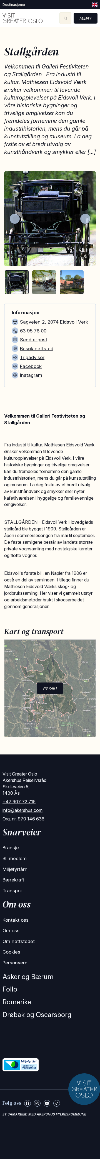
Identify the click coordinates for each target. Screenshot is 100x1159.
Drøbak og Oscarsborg (36, 1015)
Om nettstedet (18, 941)
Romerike (16, 1002)
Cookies (11, 952)
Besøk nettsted (36, 348)
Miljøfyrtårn (15, 869)
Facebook (31, 366)
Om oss (10, 930)
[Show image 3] (71, 282)
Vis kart (50, 688)
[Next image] (85, 219)
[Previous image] (14, 219)
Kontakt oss (15, 920)
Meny (85, 18)
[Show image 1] (16, 282)
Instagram (31, 375)
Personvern (15, 962)
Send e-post (33, 339)
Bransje (10, 847)
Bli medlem (14, 858)
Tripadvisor (32, 357)
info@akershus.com (22, 810)
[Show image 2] (44, 282)
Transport (13, 890)
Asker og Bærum (28, 977)
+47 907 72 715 (19, 801)
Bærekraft (13, 880)
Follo (9, 989)
